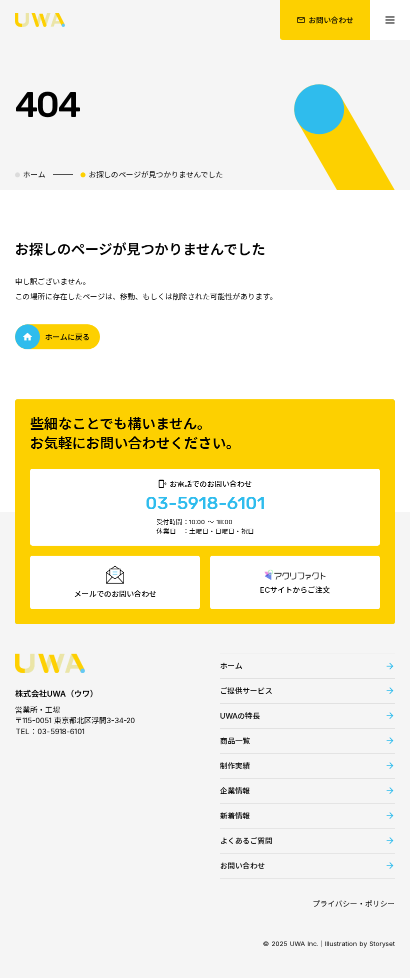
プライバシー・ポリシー (353, 904)
